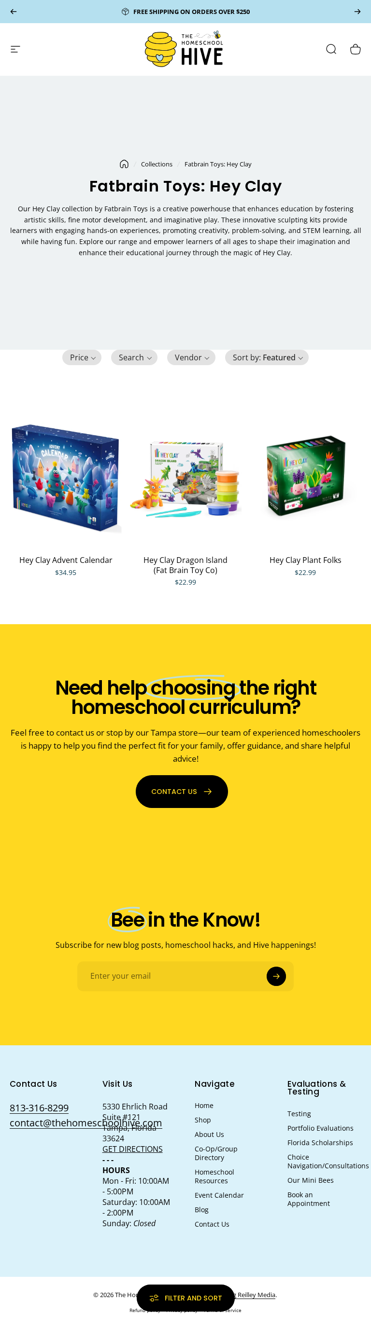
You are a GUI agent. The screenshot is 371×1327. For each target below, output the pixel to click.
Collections (156, 164)
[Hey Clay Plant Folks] (305, 477)
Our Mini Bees (310, 1180)
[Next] (357, 11)
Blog (202, 1209)
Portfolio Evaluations (320, 1128)
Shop (203, 1120)
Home (204, 1105)
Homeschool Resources (214, 1176)
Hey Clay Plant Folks (306, 559)
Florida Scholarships (320, 1142)
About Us (209, 1134)
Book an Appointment (308, 1199)
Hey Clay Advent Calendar (66, 559)
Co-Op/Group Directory (216, 1153)
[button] (82, 357)
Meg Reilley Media (249, 1294)
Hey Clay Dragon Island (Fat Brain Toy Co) (185, 564)
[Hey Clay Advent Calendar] (66, 477)
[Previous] (13, 11)
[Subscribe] (276, 976)
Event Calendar (219, 1195)
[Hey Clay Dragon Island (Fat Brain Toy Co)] (185, 477)
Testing (299, 1113)
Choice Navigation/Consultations (328, 1161)
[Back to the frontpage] (124, 164)
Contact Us (212, 1224)
